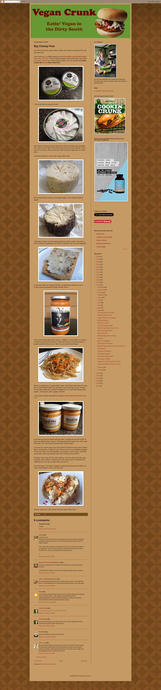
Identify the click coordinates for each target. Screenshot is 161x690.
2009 (98, 381)
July (99, 300)
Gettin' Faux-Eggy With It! (104, 330)
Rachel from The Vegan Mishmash (49, 562)
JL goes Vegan (101, 246)
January (100, 370)
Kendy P (41, 632)
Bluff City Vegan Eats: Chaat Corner (108, 328)
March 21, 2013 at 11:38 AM (47, 637)
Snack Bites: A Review (104, 359)
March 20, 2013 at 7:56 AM (47, 573)
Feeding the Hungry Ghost (105, 356)
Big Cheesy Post (102, 333)
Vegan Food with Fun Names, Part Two (108, 361)
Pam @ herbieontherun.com (47, 579)
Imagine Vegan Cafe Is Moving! (106, 318)
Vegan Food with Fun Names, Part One (109, 364)
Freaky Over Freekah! (103, 354)
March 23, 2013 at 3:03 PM (47, 653)
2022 (98, 262)
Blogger (88, 676)
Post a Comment (42, 657)
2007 (98, 386)
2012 (98, 373)
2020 (98, 267)
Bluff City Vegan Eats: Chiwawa (106, 336)
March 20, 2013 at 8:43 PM (47, 586)
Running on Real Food (103, 243)
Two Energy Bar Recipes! (104, 343)
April (99, 308)
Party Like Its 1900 (102, 323)
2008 (98, 383)
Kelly (40, 591)
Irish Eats (100, 338)
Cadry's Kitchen (101, 240)
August (100, 297)
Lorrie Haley (43, 608)
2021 (98, 264)
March (100, 310)
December (101, 287)
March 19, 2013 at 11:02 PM (47, 529)
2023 (98, 259)
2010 (98, 378)
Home (61, 661)
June (99, 302)
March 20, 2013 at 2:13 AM (47, 556)
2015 (98, 280)
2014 (98, 282)
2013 (98, 285)
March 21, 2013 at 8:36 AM (47, 626)
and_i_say (42, 642)
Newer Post (37, 661)
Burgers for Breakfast (103, 341)
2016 (98, 277)
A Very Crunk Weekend (104, 351)
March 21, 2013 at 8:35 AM (47, 613)
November (101, 290)
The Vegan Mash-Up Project (105, 312)
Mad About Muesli (102, 320)
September (101, 295)
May (99, 305)
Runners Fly (100, 234)
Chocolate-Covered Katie (104, 237)
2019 (98, 269)
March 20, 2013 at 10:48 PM (47, 602)
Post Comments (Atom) (49, 664)
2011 (98, 375)
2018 (98, 272)
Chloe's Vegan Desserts (104, 315)
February (100, 367)
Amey (41, 535)
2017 (98, 275)
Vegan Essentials (42, 58)
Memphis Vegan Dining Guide (105, 91)
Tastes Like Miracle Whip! (105, 325)
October (100, 292)
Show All (125, 249)
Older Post (84, 661)
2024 (98, 256)
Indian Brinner (101, 348)
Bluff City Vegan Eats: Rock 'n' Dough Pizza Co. (111, 346)
